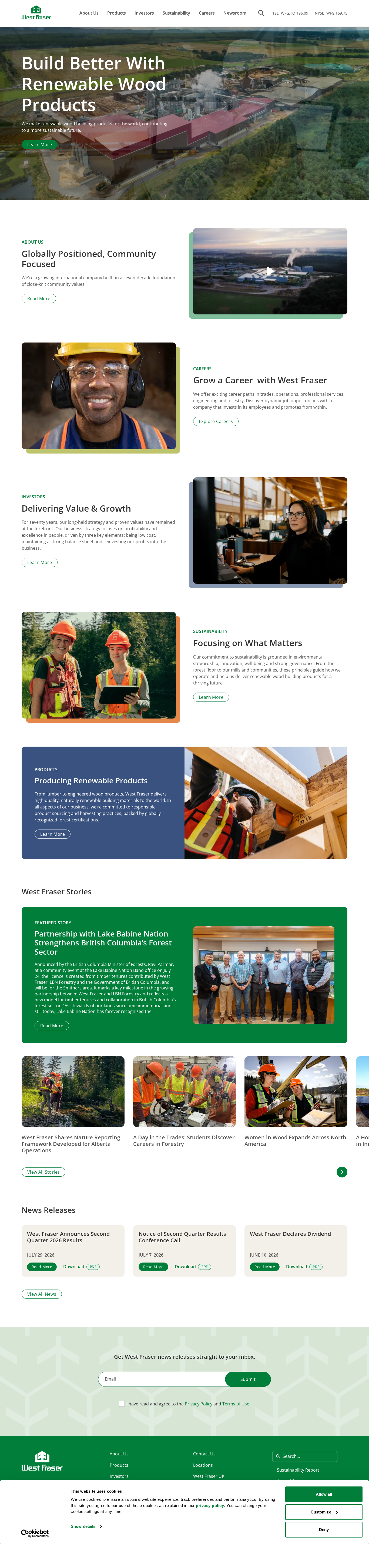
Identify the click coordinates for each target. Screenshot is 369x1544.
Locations (203, 1465)
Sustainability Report (298, 1470)
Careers (207, 13)
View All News (41, 1294)
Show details (83, 1526)
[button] (342, 1172)
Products (116, 13)
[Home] (36, 12)
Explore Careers (216, 421)
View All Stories (43, 1172)
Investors (144, 13)
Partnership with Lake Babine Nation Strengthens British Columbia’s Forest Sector (103, 942)
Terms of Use (235, 1404)
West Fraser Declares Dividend (290, 1234)
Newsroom (234, 13)
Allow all (324, 1494)
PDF (93, 1266)
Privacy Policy (198, 1404)
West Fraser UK (208, 1476)
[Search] (261, 13)
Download (73, 1267)
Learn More (39, 144)
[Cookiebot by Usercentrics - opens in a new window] (35, 1533)
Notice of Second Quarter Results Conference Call (182, 1237)
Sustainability (176, 13)
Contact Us (204, 1454)
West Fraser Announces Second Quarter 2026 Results (68, 1237)
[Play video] (270, 271)
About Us (89, 13)
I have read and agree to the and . (188, 1404)
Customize (321, 1512)
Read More (39, 298)
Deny (324, 1529)
